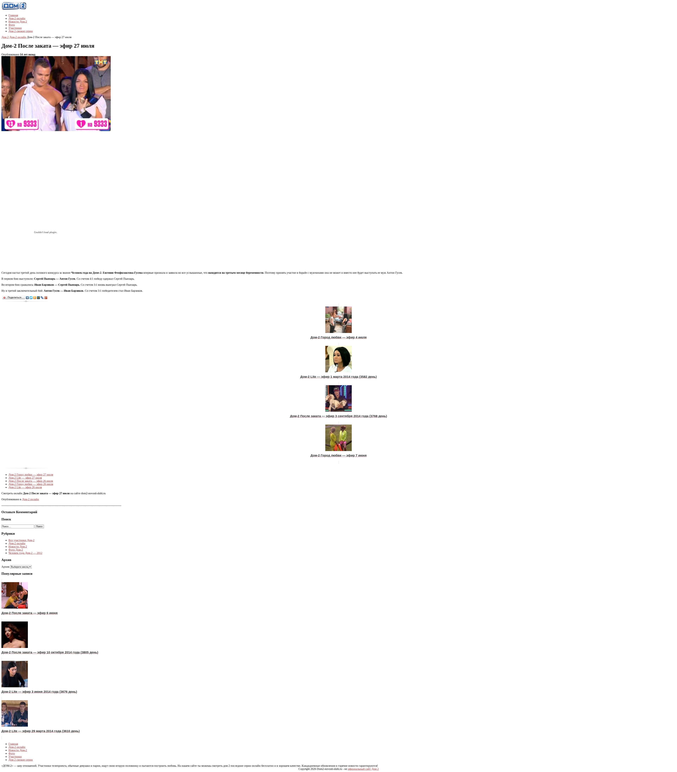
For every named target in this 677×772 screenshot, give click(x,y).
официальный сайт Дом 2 (363, 768)
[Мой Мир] (38, 297)
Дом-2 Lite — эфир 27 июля (25, 477)
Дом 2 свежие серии (20, 31)
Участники (15, 27)
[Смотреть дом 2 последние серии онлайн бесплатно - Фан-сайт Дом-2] (14, 9)
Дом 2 (5, 37)
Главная (13, 15)
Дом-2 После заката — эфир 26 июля (30, 480)
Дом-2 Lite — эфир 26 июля (25, 487)
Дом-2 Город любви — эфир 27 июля (30, 474)
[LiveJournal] (42, 297)
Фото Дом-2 (15, 549)
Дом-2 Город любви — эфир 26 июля (30, 484)
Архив (5, 566)
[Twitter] (31, 297)
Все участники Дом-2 (21, 540)
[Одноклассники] (35, 297)
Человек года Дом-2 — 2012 (25, 552)
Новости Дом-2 (17, 21)
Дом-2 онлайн (16, 18)
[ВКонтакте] (27, 297)
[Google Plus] (46, 297)
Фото (11, 24)
